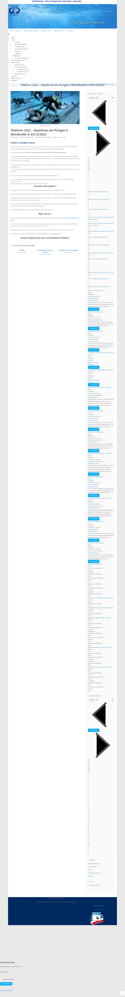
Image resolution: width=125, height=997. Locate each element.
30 (88, 271)
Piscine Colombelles (93, 298)
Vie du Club (91, 364)
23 (88, 251)
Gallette (21, 250)
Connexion (70, 31)
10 (88, 207)
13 (88, 215)
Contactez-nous (99, 909)
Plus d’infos (94, 309)
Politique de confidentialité (16, 55)
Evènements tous (19, 64)
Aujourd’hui (94, 128)
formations (18, 51)
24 (88, 257)
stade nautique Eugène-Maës (95, 320)
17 (88, 235)
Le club (18, 31)
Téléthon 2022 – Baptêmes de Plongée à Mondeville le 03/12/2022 (97, 84)
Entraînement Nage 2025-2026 (100, 191)
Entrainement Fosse (93, 442)
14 (88, 221)
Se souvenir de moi (7, 979)
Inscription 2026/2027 (21, 44)
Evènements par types (21, 67)
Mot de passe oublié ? (6, 990)
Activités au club (46, 31)
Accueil (11, 31)
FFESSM (103, 905)
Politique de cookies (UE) (21, 58)
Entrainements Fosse (22, 71)
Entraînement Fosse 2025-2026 (101, 199)
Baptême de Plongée (44, 137)
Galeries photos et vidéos (31, 31)
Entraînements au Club (21, 49)
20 (88, 243)
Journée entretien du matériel (68, 250)
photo (89, 870)
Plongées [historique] (93, 873)
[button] (56, 34)
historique (17, 42)
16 (88, 229)
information (56, 137)
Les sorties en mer (20, 46)
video (64, 137)
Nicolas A (16, 137)
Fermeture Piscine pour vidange (45, 251)
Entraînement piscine (93, 300)
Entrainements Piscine (23, 69)
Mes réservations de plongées (19, 75)
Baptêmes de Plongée (93, 362)
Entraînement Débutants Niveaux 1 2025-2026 (99, 387)
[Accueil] (71, 84)
